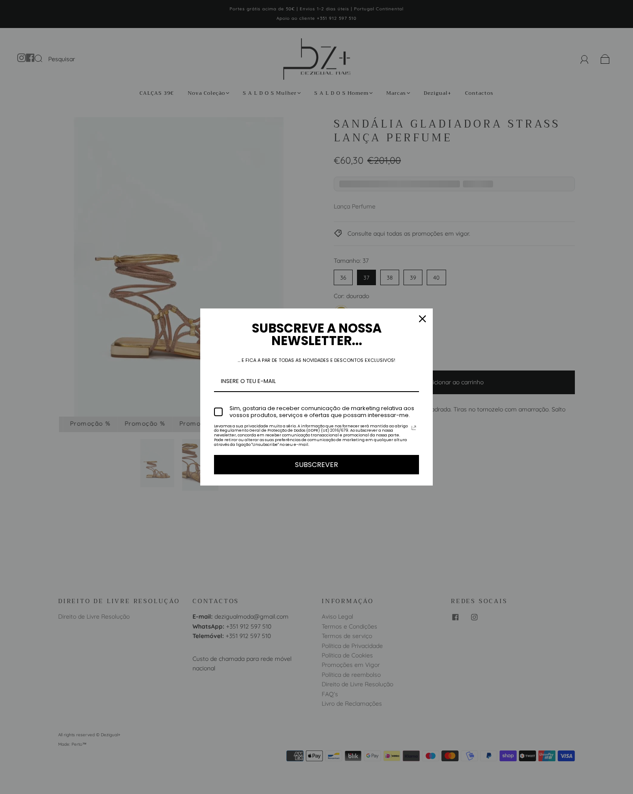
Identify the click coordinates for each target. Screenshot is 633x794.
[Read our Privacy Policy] (414, 428)
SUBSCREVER (316, 465)
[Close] (422, 318)
